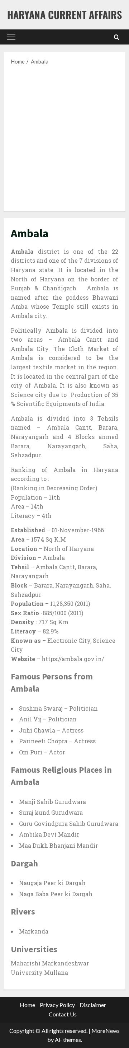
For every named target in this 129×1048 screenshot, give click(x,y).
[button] (11, 37)
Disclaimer (93, 1004)
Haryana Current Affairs (64, 14)
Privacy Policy (57, 1004)
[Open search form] (116, 37)
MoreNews (105, 1030)
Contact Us (63, 1014)
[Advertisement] (64, 137)
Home (27, 1004)
